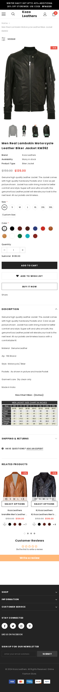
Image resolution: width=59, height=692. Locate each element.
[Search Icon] (13, 14)
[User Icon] (45, 14)
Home (5, 23)
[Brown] (15, 524)
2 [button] (28, 533)
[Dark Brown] (20, 524)
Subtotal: (6, 256)
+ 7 (25, 524)
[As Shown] (5, 524)
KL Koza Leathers (44, 510)
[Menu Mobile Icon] (4, 14)
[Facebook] (5, 626)
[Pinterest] (30, 626)
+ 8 (54, 524)
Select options (15, 504)
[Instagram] (21, 626)
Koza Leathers (29, 14)
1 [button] (24, 533)
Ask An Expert (35, 448)
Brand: (5, 155)
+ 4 (22, 499)
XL (35, 207)
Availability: (7, 159)
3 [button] (31, 533)
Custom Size (8, 214)
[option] (29, 83)
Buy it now (29, 286)
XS (4, 207)
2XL (43, 207)
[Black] (10, 524)
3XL (50, 207)
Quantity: (6, 244)
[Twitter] (13, 626)
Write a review (29, 558)
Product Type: (9, 163)
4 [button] (34, 533)
